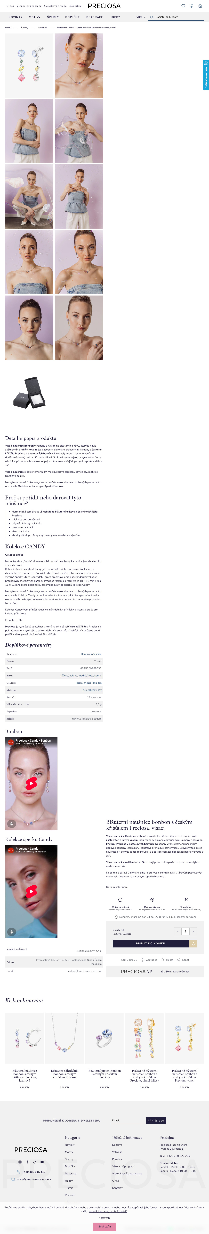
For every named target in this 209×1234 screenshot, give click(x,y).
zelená (73, 675)
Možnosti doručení (185, 917)
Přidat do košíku (150, 943)
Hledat (151, 17)
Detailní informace (117, 887)
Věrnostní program (29, 6)
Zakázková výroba (55, 6)
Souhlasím (104, 1226)
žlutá (90, 675)
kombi (98, 675)
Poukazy (70, 1195)
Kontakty (75, 6)
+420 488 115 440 (33, 1172)
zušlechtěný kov (92, 690)
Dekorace (70, 1173)
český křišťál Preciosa (89, 683)
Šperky (69, 1159)
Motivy (69, 1152)
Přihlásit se (156, 1120)
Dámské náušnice (91, 654)
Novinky (69, 1145)
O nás (10, 6)
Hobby (69, 1181)
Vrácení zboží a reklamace (127, 1173)
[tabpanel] (24, 1053)
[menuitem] (15, 17)
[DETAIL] (104, 1038)
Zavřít (129, 964)
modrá (82, 675)
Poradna (117, 1159)
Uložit (122, 964)
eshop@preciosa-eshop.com (34, 1179)
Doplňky (70, 1166)
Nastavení (104, 1218)
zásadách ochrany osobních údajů (108, 1211)
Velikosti (117, 1152)
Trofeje (69, 1188)
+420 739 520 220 (178, 1156)
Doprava (117, 1145)
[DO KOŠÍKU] (24, 1038)
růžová (64, 675)
